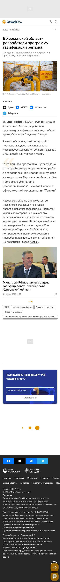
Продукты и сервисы (42, 483)
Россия (39, 307)
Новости (7, 478)
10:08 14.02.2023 (11, 30)
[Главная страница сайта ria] (3, 22)
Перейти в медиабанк (42, 94)
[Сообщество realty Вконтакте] (31, 461)
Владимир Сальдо (13, 312)
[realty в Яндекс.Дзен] (19, 461)
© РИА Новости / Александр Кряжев (17, 94)
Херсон (34, 241)
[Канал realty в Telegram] (42, 461)
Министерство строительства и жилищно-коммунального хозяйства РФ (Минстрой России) (31, 316)
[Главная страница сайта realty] (17, 22)
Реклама (24, 483)
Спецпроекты (10, 483)
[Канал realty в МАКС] (8, 461)
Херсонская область (22, 307)
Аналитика (19, 478)
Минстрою (37, 141)
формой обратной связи (30, 544)
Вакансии (7, 495)
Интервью (32, 478)
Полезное (45, 478)
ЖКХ (7, 307)
